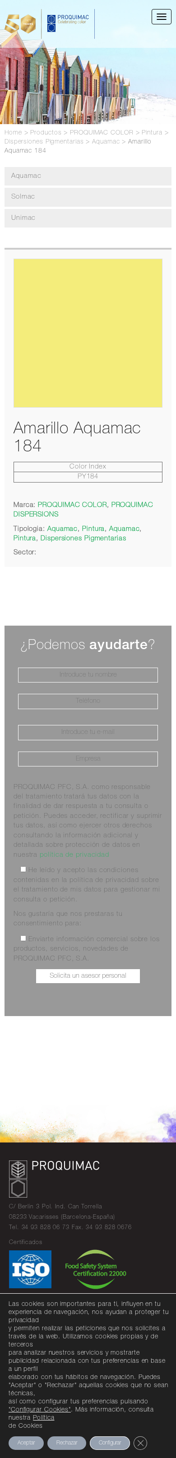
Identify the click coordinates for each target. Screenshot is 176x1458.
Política (43, 1418)
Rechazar (66, 1443)
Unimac (23, 218)
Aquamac (26, 176)
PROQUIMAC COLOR (72, 505)
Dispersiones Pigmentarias (83, 538)
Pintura (93, 529)
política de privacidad (74, 855)
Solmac (23, 197)
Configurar (110, 1443)
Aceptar (26, 1443)
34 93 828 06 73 (46, 1228)
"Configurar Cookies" (40, 1410)
